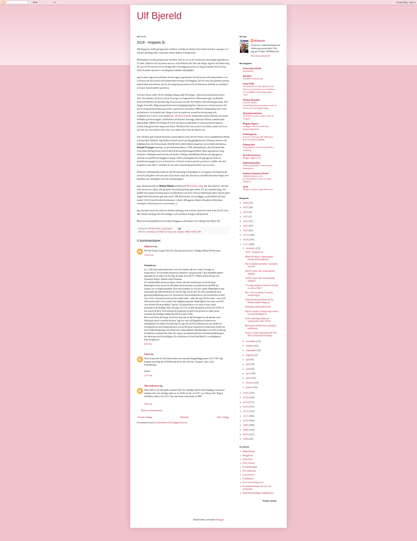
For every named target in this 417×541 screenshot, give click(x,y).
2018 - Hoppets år (254, 252)
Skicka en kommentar (152, 410)
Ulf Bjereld (159, 15)
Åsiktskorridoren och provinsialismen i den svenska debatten (257, 179)
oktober (250, 346)
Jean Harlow (248, 475)
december (251, 248)
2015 (246, 397)
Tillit (199, 232)
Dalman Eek (249, 145)
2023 (246, 217)
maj (248, 369)
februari (250, 383)
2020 (246, 230)
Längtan (180, 232)
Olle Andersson (151, 386)
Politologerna (250, 134)
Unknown (149, 246)
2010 (246, 421)
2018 (246, 240)
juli (247, 360)
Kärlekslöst (248, 71)
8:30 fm (148, 344)
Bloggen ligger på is (252, 158)
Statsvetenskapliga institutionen (258, 493)
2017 (246, 244)
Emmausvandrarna (252, 113)
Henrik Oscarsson (251, 155)
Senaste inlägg (145, 417)
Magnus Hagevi (250, 124)
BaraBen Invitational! (253, 79)
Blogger (220, 520)
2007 (246, 434)
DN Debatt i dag (194, 186)
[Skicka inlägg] (179, 228)
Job (174, 232)
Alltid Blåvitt (248, 451)
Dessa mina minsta (252, 68)
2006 (246, 439)
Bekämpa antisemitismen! (258, 307)
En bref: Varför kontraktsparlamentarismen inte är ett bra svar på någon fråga (260, 105)
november (251, 341)
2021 (246, 226)
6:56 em (148, 404)
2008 (246, 430)
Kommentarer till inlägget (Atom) (170, 422)
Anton (147, 354)
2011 (246, 416)
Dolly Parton (248, 463)
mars (248, 378)
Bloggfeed (247, 455)
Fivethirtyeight (249, 467)
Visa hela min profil (260, 56)
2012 (246, 411)
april (248, 373)
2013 (246, 407)
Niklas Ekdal (190, 232)
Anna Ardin (248, 84)
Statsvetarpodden (251, 163)
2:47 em (148, 375)
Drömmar (151, 232)
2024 (246, 212)
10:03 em (148, 255)
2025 (246, 207)
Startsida (184, 417)
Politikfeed (247, 479)
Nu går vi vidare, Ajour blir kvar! (258, 189)
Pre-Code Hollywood (252, 482)
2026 (246, 203)
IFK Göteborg (249, 471)
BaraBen (247, 76)
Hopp (169, 232)
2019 (246, 235)
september (251, 350)
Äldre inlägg (223, 417)
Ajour (245, 187)
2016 (246, 393)
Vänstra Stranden (251, 100)
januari (249, 387)
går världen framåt (180, 116)
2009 (246, 425)
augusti (249, 355)
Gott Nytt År (161, 232)
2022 (246, 221)
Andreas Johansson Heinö (256, 173)
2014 (246, 402)
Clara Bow (247, 459)
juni (248, 364)
